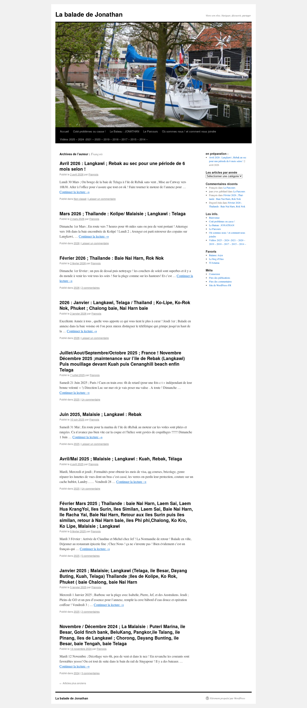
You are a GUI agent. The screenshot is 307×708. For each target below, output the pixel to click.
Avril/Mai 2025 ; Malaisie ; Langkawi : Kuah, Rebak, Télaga (121, 458)
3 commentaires (90, 673)
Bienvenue (214, 217)
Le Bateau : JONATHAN (124, 131)
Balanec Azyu (216, 255)
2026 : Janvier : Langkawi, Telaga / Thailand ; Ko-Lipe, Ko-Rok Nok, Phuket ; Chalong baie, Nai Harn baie (125, 305)
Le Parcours (150, 131)
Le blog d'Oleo (216, 259)
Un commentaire (90, 399)
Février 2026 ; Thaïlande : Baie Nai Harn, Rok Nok (112, 258)
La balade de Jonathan (89, 14)
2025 (77, 399)
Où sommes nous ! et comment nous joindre (189, 131)
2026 (77, 243)
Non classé (80, 198)
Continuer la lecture (75, 192)
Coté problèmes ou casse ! (89, 131)
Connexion (214, 274)
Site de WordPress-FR (220, 285)
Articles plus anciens (73, 683)
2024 (77, 673)
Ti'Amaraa (214, 262)
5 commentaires (90, 555)
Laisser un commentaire (102, 198)
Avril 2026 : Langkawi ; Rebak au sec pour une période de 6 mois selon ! (122, 166)
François (97, 154)
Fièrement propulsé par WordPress (227, 698)
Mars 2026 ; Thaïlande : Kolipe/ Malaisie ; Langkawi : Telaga (123, 213)
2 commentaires (90, 287)
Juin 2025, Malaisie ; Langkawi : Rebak (101, 414)
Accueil (64, 131)
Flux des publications (219, 277)
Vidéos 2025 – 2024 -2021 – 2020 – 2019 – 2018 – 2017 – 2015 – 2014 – (104, 139)
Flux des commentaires (220, 281)
